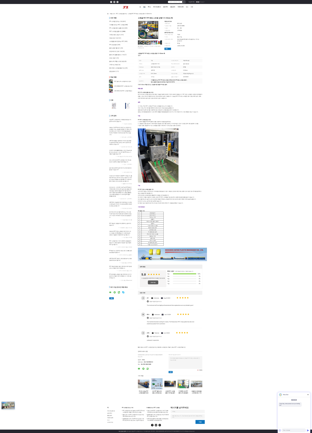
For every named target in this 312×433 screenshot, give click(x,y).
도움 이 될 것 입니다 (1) (155, 301)
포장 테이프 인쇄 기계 (115, 51)
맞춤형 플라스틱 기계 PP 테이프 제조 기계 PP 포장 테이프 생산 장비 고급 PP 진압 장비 (133, 419)
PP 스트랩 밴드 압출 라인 (116, 28)
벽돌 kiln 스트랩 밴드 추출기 (164, 347)
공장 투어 (165, 6)
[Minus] (308, 395)
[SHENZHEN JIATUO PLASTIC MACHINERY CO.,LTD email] (111, 292)
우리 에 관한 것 (157, 6)
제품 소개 (112, 13)
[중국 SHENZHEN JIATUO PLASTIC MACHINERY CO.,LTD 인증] (114, 106)
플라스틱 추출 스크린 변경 (117, 61)
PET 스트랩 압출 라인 (121, 13)
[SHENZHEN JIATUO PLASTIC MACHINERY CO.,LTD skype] (124, 292)
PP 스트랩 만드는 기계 (115, 21)
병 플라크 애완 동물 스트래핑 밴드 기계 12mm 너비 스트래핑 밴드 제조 (197, 392)
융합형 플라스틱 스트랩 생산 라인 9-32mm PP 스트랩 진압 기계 (158, 415)
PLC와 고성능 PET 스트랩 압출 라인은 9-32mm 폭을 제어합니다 (143, 392)
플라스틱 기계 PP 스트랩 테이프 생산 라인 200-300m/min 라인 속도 (133, 415)
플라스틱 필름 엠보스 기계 (117, 54)
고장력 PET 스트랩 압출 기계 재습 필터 (170, 392)
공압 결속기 (112, 71)
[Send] (308, 430)
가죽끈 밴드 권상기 (114, 35)
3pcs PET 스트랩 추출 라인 (179, 347)
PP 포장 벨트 (113, 44)
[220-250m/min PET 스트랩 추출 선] (111, 91)
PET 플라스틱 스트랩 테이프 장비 (122, 81)
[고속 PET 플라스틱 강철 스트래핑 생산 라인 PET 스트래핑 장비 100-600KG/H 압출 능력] (157, 384)
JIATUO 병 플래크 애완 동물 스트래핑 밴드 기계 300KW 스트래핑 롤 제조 (158, 419)
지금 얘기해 (191, 2)
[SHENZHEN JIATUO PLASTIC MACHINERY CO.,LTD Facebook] (111, 2)
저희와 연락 (181, 6)
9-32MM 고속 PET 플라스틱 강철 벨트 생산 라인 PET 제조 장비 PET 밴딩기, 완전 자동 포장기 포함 (183, 392)
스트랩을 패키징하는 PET (116, 41)
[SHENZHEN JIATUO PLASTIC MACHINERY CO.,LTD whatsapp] (116, 292)
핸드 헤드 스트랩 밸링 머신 (117, 68)
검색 (184, 2)
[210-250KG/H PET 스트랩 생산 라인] (111, 86)
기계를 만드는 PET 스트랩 (116, 25)
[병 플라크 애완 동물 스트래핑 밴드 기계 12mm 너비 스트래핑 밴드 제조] (196, 384)
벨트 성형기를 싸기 (114, 48)
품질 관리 (172, 6)
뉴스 (187, 6)
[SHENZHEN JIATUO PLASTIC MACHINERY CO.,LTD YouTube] (114, 2)
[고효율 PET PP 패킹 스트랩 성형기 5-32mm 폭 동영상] (147, 30)
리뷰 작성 (153, 282)
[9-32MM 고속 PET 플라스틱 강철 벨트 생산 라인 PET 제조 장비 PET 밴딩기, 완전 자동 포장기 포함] (183, 384)
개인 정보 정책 (122, 431)
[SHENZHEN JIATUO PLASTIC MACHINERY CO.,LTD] (125, 7)
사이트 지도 (110, 422)
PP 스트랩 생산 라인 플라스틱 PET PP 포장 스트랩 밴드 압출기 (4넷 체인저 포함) (134, 411)
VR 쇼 (149, 6)
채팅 (167, 48)
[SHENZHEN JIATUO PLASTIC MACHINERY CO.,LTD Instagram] (117, 2)
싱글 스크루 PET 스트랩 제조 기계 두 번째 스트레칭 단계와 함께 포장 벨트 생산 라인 (157, 411)
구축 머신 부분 (113, 64)
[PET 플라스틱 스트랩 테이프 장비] (111, 81)
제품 (144, 6)
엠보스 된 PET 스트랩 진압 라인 (149, 347)
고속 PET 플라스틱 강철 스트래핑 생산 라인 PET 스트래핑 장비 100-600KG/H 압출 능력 (157, 392)
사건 (192, 6)
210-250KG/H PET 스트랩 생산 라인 (123, 86)
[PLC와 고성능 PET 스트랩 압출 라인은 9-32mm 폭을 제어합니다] (143, 384)
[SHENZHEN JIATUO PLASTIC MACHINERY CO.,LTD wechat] (120, 292)
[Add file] (280, 430)
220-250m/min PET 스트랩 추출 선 (123, 90)
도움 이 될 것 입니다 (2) (155, 318)
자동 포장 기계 (113, 38)
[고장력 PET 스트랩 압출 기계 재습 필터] (170, 384)
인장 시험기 (112, 58)
